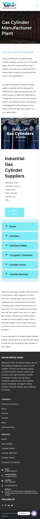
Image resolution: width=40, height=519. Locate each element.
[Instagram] (5, 505)
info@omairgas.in (11, 471)
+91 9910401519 (11, 485)
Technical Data (8, 427)
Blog (3, 422)
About (4, 409)
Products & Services (10, 404)
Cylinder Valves (8, 457)
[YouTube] (12, 505)
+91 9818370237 (11, 476)
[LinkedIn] (9, 505)
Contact (5, 418)
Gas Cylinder (7, 444)
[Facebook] (2, 505)
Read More (14, 212)
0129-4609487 (10, 482)
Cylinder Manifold (9, 453)
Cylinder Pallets (8, 448)
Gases (4, 439)
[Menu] (37, 5)
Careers (5, 413)
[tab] (20, 226)
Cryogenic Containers (11, 462)
